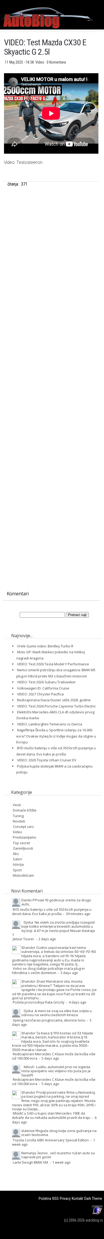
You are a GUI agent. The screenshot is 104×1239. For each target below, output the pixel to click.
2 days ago (47, 938)
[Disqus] (51, 373)
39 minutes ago (78, 913)
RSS (55, 1198)
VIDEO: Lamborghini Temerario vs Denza (49, 724)
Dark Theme (93, 1198)
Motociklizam (23, 875)
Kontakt (77, 1198)
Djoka (28, 922)
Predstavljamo (24, 837)
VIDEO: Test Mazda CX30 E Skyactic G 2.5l (45, 47)
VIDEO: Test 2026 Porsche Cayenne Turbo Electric (56, 706)
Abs (16, 853)
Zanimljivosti (23, 848)
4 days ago (77, 1002)
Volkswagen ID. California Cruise (43, 688)
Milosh (29, 1066)
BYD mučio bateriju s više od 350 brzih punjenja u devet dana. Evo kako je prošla (51, 911)
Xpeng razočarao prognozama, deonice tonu (49, 1020)
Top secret (21, 842)
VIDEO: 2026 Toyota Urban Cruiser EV (46, 760)
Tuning (18, 815)
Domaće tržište (25, 810)
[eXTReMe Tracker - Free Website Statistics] (97, 1214)
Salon (17, 859)
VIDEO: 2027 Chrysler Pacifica (40, 694)
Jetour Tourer (23, 938)
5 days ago (50, 1058)
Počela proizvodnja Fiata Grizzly (39, 1002)
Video (40, 62)
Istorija (18, 864)
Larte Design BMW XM (30, 1162)
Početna (45, 1198)
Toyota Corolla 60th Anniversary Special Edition (51, 1140)
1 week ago (61, 1162)
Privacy (65, 1198)
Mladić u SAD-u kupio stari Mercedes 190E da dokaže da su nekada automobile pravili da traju (51, 1115)
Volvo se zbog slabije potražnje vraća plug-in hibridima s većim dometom (48, 970)
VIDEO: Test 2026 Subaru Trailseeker (46, 682)
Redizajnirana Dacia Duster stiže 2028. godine (54, 700)
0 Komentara (56, 62)
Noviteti (19, 821)
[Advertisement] (51, 251)
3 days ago (69, 972)
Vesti (17, 804)
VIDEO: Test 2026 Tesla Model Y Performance (53, 664)
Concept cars (23, 826)
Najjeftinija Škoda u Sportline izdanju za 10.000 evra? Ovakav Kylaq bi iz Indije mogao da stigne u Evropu (56, 736)
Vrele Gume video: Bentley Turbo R (45, 646)
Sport (17, 870)
